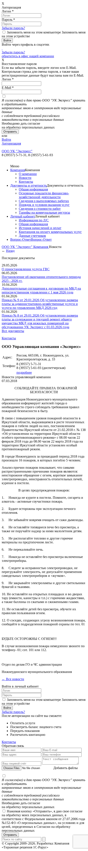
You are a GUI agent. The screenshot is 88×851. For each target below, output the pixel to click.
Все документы (13, 331)
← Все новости (13, 679)
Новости (25, 178)
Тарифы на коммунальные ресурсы (44, 212)
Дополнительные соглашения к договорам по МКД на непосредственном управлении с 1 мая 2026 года (41, 290)
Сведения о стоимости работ (40, 208)
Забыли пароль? (13, 28)
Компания (17, 170)
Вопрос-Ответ (20, 239)
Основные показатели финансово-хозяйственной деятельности (44, 195)
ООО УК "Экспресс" (17, 247)
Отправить (10, 834)
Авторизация (11, 143)
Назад (10, 250)
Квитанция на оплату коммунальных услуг (50, 232)
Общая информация (33, 189)
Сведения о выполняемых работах (44, 201)
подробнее (24, 372)
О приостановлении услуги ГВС (26, 269)
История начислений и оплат (40, 228)
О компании (28, 174)
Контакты (26, 181)
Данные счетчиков (32, 235)
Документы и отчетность (28, 185)
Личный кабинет (22, 216)
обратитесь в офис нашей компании (28, 56)
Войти (6, 139)
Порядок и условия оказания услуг (44, 205)
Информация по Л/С (34, 220)
